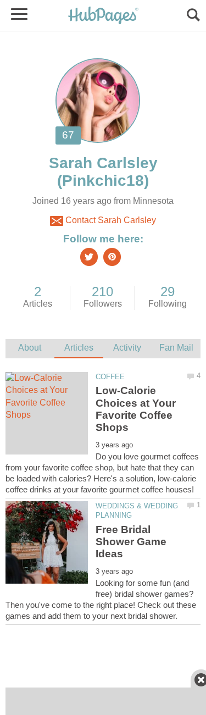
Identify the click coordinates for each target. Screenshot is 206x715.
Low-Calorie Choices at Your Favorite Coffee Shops (136, 409)
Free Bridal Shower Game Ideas (131, 542)
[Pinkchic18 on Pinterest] (112, 257)
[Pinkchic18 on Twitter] (89, 257)
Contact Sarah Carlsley (109, 220)
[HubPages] (103, 16)
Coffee (110, 377)
